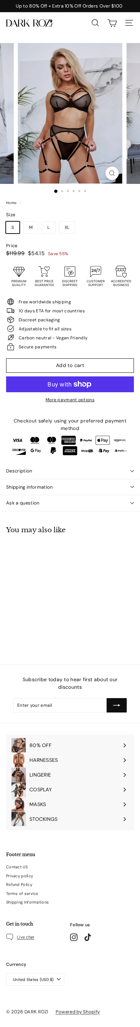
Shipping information (29, 487)
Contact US (17, 866)
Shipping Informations (27, 902)
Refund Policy (19, 884)
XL (67, 227)
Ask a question (22, 503)
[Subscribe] (117, 705)
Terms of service (22, 893)
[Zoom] (111, 173)
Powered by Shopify (78, 1012)
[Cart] (112, 23)
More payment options (70, 400)
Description (19, 471)
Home (12, 202)
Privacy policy (19, 875)
